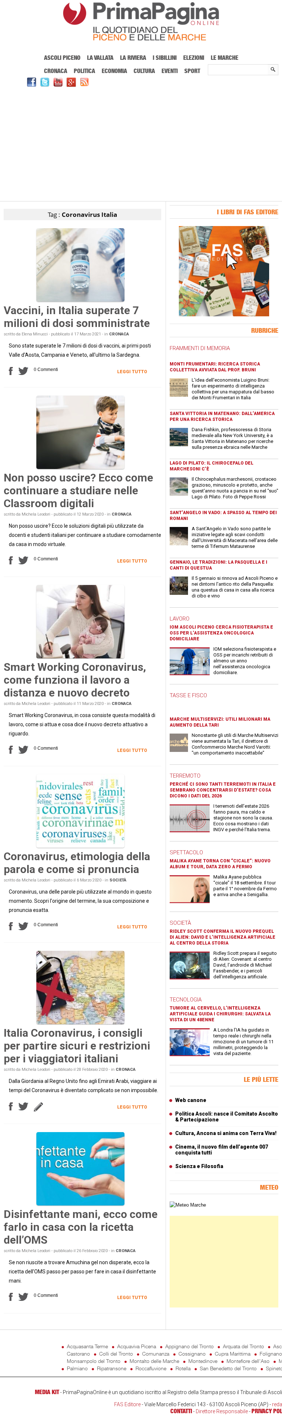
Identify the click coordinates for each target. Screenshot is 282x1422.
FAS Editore (127, 1404)
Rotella (183, 1368)
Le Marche (224, 57)
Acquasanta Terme (87, 1346)
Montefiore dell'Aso (248, 1361)
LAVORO (179, 618)
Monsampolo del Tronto (93, 1361)
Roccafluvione (150, 1368)
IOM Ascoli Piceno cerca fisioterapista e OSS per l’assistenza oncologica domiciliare (221, 633)
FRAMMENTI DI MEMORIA (200, 348)
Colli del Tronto (116, 1353)
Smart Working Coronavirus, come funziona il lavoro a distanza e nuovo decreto (75, 680)
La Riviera (133, 57)
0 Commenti (46, 369)
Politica (84, 70)
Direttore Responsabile (222, 1411)
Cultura (144, 70)
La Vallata (100, 57)
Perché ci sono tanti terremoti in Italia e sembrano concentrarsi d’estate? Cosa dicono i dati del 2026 (223, 790)
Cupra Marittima (232, 1353)
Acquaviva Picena (136, 1346)
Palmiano (77, 1368)
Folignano (271, 1353)
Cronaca (55, 70)
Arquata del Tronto (243, 1346)
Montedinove (202, 1361)
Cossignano (192, 1353)
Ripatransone (111, 1368)
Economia (114, 70)
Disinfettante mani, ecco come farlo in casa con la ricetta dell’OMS (81, 1227)
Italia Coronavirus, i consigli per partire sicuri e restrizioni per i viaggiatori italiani (77, 1045)
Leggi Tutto (132, 371)
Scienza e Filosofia (199, 1166)
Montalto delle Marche (154, 1361)
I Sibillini (165, 57)
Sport (192, 70)
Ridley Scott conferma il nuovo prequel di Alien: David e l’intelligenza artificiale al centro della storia (222, 937)
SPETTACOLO (186, 852)
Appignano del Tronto (189, 1346)
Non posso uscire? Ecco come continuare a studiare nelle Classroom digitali (78, 490)
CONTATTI (181, 1411)
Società (117, 880)
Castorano (78, 1353)
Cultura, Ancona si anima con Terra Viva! (225, 1133)
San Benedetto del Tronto (228, 1368)
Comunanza (155, 1353)
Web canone (190, 1100)
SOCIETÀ (180, 923)
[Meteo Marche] (188, 1205)
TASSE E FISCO (188, 695)
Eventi (170, 70)
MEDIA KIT (47, 1392)
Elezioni (193, 57)
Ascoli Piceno (62, 57)
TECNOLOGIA (186, 999)
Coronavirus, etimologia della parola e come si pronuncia (77, 863)
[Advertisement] (141, 143)
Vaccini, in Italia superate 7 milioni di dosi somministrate (77, 317)
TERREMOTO (185, 775)
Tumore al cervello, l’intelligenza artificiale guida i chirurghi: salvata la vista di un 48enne (220, 1013)
